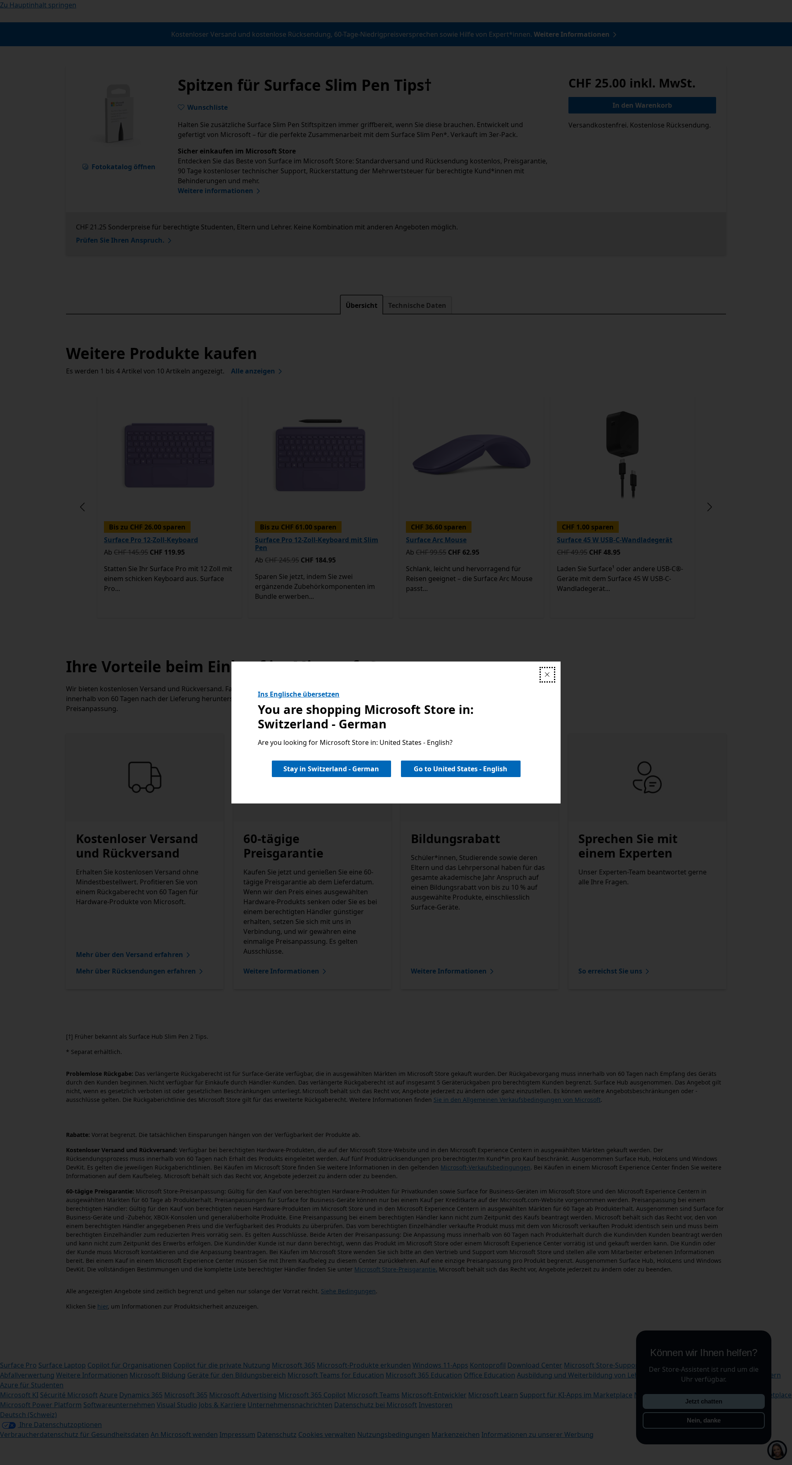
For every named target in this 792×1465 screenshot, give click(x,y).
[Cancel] (547, 674)
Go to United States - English (460, 768)
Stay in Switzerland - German (331, 768)
